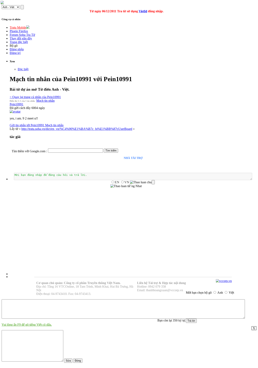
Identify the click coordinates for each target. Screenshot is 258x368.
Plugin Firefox (19, 31)
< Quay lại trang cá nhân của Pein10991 (35, 97)
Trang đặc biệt (19, 42)
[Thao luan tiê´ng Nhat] (126, 186)
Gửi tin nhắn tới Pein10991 (27, 125)
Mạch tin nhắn (45, 100)
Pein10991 (16, 104)
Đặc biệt (23, 69)
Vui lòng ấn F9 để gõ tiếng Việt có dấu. (27, 324)
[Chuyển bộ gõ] (3, 3)
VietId (143, 11)
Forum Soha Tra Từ (22, 34)
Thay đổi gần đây (21, 38)
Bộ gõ (14, 45)
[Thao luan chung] (142, 182)
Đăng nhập (17, 49)
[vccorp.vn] (224, 281)
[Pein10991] (15, 111)
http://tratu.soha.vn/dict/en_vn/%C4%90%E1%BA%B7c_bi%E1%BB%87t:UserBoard (76, 129)
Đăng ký (15, 53)
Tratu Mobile (18, 27)
